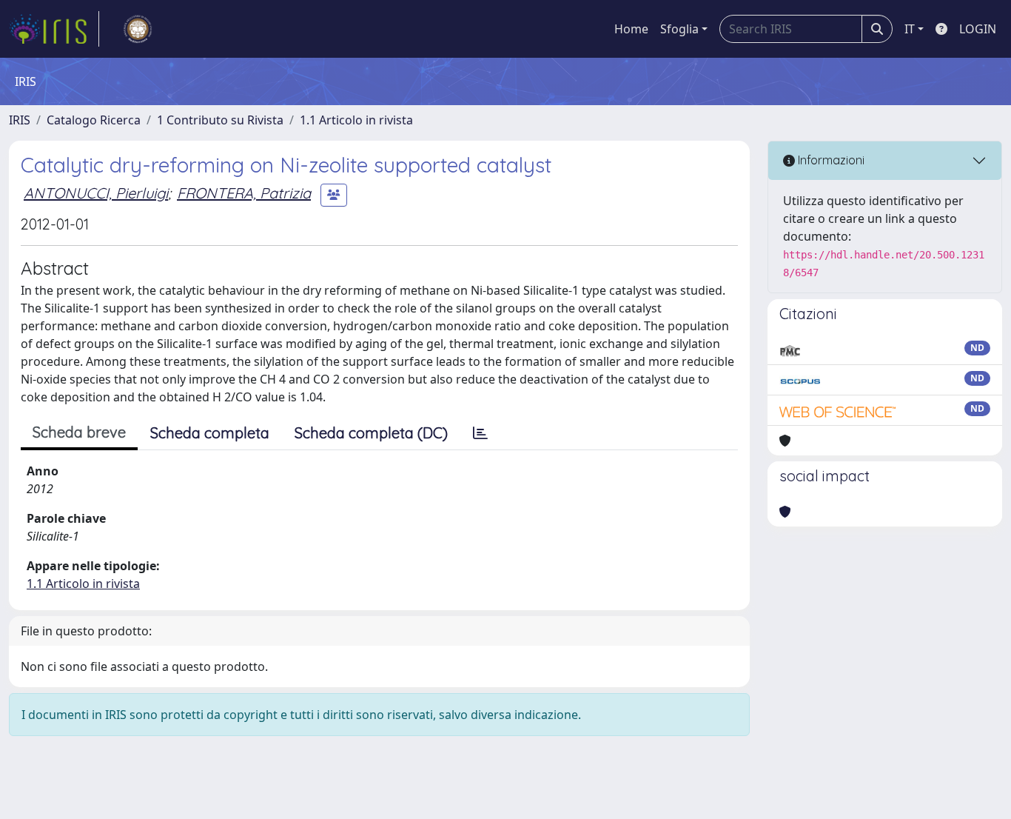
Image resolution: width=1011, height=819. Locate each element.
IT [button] (909, 29)
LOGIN (977, 29)
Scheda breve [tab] (79, 432)
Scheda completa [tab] (209, 433)
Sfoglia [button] (679, 29)
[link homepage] (54, 29)
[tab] (480, 433)
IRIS (19, 120)
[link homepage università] (137, 29)
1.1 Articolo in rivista (356, 120)
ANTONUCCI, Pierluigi (96, 193)
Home (631, 29)
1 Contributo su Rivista (220, 120)
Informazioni (829, 160)
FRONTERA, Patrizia (244, 193)
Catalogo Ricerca (94, 120)
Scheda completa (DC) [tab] (371, 433)
